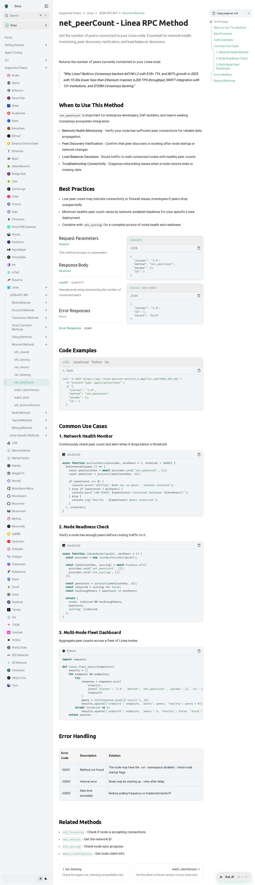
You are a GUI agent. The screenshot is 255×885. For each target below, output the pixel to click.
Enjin (15, 211)
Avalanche (18, 113)
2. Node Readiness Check (84, 526)
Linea (15, 287)
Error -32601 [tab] (149, 287)
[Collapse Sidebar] (46, 6)
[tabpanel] (165, 262)
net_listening (22, 374)
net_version (21, 367)
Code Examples (77, 350)
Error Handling (77, 736)
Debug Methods (22, 337)
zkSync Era (19, 677)
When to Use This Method (91, 105)
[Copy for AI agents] (248, 13)
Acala (15, 75)
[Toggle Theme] (43, 878)
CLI (7, 60)
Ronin (15, 579)
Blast (15, 158)
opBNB (16, 534)
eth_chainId (21, 352)
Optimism (18, 541)
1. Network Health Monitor (86, 435)
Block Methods (21, 302)
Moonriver (18, 503)
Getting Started (14, 45)
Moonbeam (19, 496)
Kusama (17, 280)
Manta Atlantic (21, 450)
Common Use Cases (83, 426)
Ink (14, 264)
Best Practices (76, 189)
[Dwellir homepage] (6, 6)
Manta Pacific (20, 458)
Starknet (17, 602)
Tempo (16, 609)
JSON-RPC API (19, 295)
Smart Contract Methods (21, 327)
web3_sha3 (21, 397)
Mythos (16, 518)
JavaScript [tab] (81, 362)
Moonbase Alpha (22, 488)
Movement (19, 511)
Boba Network (21, 166)
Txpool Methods (22, 420)
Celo (15, 181)
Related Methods (80, 822)
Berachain (18, 128)
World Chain (19, 647)
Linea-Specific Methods (24, 435)
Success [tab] (135, 287)
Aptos (16, 83)
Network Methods (23, 344)
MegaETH (18, 473)
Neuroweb (18, 526)
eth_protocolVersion (27, 405)
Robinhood (19, 571)
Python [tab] (97, 362)
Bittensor (18, 151)
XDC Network (20, 655)
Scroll (15, 587)
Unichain (17, 632)
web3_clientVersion (26, 390)
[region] (165, 266)
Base (15, 120)
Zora (15, 685)
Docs (18, 6)
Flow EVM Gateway (24, 226)
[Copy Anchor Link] (126, 105)
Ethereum (18, 219)
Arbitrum (17, 90)
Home (8, 37)
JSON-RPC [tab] (136, 240)
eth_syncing (22, 359)
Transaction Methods (25, 317)
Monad (16, 480)
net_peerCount (23, 382)
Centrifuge (19, 189)
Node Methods (21, 412)
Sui (14, 617)
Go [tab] (107, 362)
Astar (15, 105)
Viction (16, 640)
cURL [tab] (66, 362)
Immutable (19, 257)
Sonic (15, 594)
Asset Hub (18, 98)
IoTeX (15, 272)
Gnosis (16, 234)
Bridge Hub (19, 173)
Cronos (16, 204)
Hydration (18, 242)
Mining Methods (22, 427)
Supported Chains (16, 67)
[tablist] (165, 240)
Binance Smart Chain (25, 143)
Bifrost (16, 136)
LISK (14, 443)
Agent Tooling (13, 52)
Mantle (16, 465)
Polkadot (17, 549)
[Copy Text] (198, 248)
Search (28, 15)
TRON (15, 624)
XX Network (19, 662)
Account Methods (23, 310)
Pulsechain (19, 564)
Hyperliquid (19, 249)
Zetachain (18, 670)
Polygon (17, 556)
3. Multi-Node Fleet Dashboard (90, 632)
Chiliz (15, 196)
